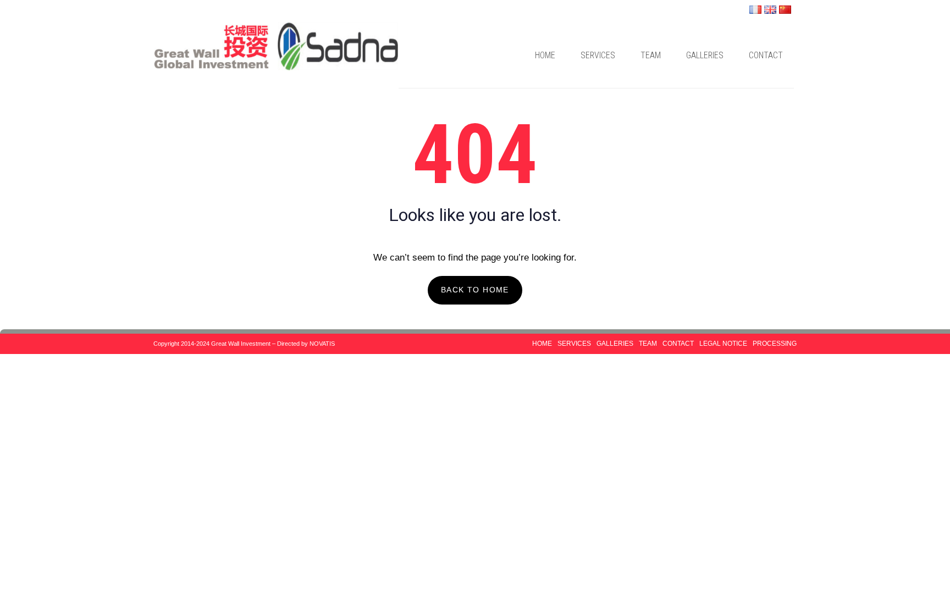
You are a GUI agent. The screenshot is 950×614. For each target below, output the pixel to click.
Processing (775, 343)
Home (545, 55)
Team (650, 55)
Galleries (704, 55)
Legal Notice (723, 343)
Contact (766, 55)
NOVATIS (322, 343)
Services (598, 55)
